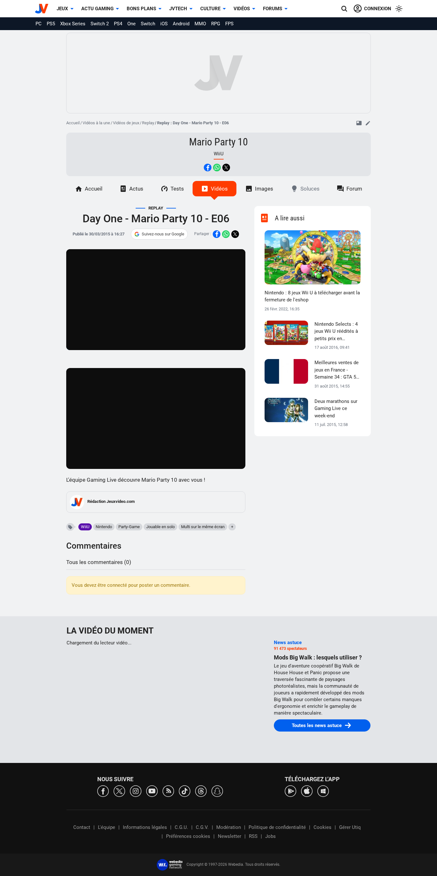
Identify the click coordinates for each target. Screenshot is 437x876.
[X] (119, 790)
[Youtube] (152, 790)
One (131, 24)
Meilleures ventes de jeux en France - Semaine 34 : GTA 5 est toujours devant (336, 370)
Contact (81, 827)
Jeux (62, 9)
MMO (200, 24)
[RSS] (168, 790)
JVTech (178, 9)
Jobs (270, 836)
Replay (148, 122)
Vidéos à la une (96, 122)
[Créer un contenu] (368, 123)
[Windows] (323, 790)
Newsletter (229, 836)
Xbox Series (72, 24)
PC (39, 24)
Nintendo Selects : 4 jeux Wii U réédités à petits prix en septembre (336, 331)
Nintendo (104, 526)
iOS (164, 24)
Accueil (73, 122)
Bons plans (141, 9)
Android (181, 24)
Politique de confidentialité (277, 827)
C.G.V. (202, 827)
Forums (272, 9)
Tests (177, 188)
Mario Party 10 (218, 142)
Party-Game (129, 526)
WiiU (85, 526)
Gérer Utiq (350, 827)
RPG (215, 24)
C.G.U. (181, 827)
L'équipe (106, 827)
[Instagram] (135, 790)
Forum (354, 188)
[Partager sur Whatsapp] (217, 167)
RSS (253, 836)
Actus (136, 188)
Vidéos (242, 9)
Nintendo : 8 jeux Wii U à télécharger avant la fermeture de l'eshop (312, 296)
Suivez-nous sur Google (163, 234)
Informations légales (145, 827)
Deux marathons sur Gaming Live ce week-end (335, 408)
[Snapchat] (217, 790)
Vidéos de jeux (126, 122)
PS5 (51, 24)
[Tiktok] (184, 790)
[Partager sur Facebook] (207, 167)
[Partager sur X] (226, 167)
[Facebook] (103, 790)
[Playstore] (290, 790)
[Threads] (201, 790)
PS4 (118, 24)
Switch (148, 24)
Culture (210, 9)
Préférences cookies (188, 836)
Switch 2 (100, 24)
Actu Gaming (97, 9)
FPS (229, 24)
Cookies (322, 827)
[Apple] (307, 790)
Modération (228, 827)
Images (264, 188)
